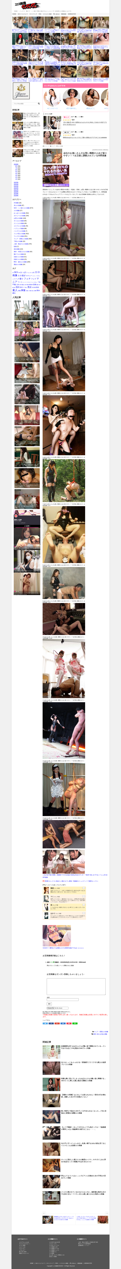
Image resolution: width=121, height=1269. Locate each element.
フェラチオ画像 (19, 236)
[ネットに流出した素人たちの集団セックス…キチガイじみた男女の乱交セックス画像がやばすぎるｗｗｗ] (51, 1165)
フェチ (27, 278)
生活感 (34, 287)
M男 (94, 1034)
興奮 (23, 290)
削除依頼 (63, 14)
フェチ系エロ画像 (19, 233)
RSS (40, 14)
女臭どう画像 (53, 1256)
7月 (16, 168)
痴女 (37, 287)
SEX (16, 272)
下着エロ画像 (18, 241)
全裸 (20, 284)
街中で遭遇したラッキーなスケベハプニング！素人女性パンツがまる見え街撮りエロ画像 (27, 338)
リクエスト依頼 (47, 14)
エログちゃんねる (24, 1242)
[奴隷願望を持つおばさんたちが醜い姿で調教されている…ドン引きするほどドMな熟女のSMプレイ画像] (51, 1052)
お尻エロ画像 (18, 218)
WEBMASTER (72, 14)
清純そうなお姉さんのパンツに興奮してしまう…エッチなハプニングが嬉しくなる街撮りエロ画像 (27, 317)
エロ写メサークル (54, 1245)
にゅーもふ (22, 1248)
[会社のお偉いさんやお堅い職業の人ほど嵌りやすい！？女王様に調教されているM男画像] (63, 1023)
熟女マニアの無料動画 (84, 1243)
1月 (16, 179)
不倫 (14, 284)
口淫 (25, 284)
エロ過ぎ (22, 275)
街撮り (27, 290)
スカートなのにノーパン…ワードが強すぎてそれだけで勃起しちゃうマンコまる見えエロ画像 (27, 401)
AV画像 (16, 203)
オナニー (29, 276)
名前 (48, 997)
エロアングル (53, 1243)
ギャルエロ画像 (19, 221)
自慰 (19, 290)
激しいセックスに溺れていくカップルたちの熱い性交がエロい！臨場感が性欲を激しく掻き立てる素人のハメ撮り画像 (27, 380)
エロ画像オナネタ (54, 1248)
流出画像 (16, 249)
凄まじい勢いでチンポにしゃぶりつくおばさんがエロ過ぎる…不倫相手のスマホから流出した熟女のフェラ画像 (27, 485)
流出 (18, 287)
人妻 (17, 284)
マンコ (20, 282)
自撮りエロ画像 (19, 257)
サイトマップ (33, 14)
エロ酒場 (51, 1253)
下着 (39, 282)
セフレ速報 (22, 1245)
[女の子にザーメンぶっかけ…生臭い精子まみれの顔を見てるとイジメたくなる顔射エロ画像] (51, 1149)
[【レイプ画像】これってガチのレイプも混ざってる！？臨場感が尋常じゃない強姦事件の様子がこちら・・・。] (51, 1133)
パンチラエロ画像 (19, 231)
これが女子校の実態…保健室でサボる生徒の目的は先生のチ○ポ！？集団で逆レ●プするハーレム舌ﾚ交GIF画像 (75, 876)
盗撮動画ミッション (83, 1245)
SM (98, 1034)
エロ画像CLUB (53, 1247)
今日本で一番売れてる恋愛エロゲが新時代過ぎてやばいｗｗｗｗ (63, 948)
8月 (16, 166)
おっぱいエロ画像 (19, 213)
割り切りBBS (22, 1251)
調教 (105, 1034)
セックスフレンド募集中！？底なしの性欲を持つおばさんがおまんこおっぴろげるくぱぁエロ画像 (27, 422)
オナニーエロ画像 (19, 215)
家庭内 (31, 284)
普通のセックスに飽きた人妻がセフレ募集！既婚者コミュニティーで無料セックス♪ (70, 881)
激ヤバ (22, 287)
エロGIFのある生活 (54, 1242)
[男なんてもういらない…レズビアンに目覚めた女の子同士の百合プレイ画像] (51, 1181)
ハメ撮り (19, 279)
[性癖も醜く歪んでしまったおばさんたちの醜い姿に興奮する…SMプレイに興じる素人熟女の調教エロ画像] (51, 1084)
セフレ (34, 275)
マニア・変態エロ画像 (101, 1031)
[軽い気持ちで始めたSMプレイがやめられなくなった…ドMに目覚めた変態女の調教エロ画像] (51, 1116)
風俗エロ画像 (18, 264)
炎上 (26, 287)
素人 (15, 290)
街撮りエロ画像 (19, 259)
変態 (28, 284)
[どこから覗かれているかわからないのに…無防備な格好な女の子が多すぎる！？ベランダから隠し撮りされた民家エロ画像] (51, 1197)
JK (13, 272)
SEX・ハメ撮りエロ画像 (21, 208)
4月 (16, 173)
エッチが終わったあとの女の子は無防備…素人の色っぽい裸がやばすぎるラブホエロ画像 (27, 506)
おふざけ (30, 272)
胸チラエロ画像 (19, 254)
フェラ (33, 279)
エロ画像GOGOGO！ (58, 1266)
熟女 (30, 287)
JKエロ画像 (17, 205)
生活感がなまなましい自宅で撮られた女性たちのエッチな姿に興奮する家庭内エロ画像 (27, 359)
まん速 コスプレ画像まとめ (56, 1255)
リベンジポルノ (34, 282)
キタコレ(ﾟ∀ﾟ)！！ (24, 1243)
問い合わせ (56, 14)
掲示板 (13, 287)
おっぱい (23, 272)
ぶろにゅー (22, 1250)
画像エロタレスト (24, 1253)
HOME (14, 14)
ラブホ (28, 282)
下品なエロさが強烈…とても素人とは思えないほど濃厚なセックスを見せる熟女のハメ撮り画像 (27, 443)
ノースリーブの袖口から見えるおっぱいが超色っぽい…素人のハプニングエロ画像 (27, 465)
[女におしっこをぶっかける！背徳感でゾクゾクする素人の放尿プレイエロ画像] (51, 1068)
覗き (33, 290)
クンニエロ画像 (19, 223)
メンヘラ (24, 282)
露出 (14, 293)
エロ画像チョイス (54, 1250)
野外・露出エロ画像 (20, 262)
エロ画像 (16, 210)
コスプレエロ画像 (19, 226)
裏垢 (30, 290)
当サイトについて (23, 14)
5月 (16, 171)
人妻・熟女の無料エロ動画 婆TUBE (88, 1242)
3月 (16, 175)
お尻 (33, 272)
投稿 (15, 246)
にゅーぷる (22, 1247)
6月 (16, 170)
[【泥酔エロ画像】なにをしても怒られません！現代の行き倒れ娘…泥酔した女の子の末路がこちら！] (51, 1100)
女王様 (101, 1034)
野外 (38, 290)
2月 (16, 177)
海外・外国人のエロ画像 (21, 251)
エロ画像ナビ (53, 1251)
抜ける (38, 284)
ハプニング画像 (19, 228)
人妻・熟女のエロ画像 (21, 244)
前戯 (22, 284)
